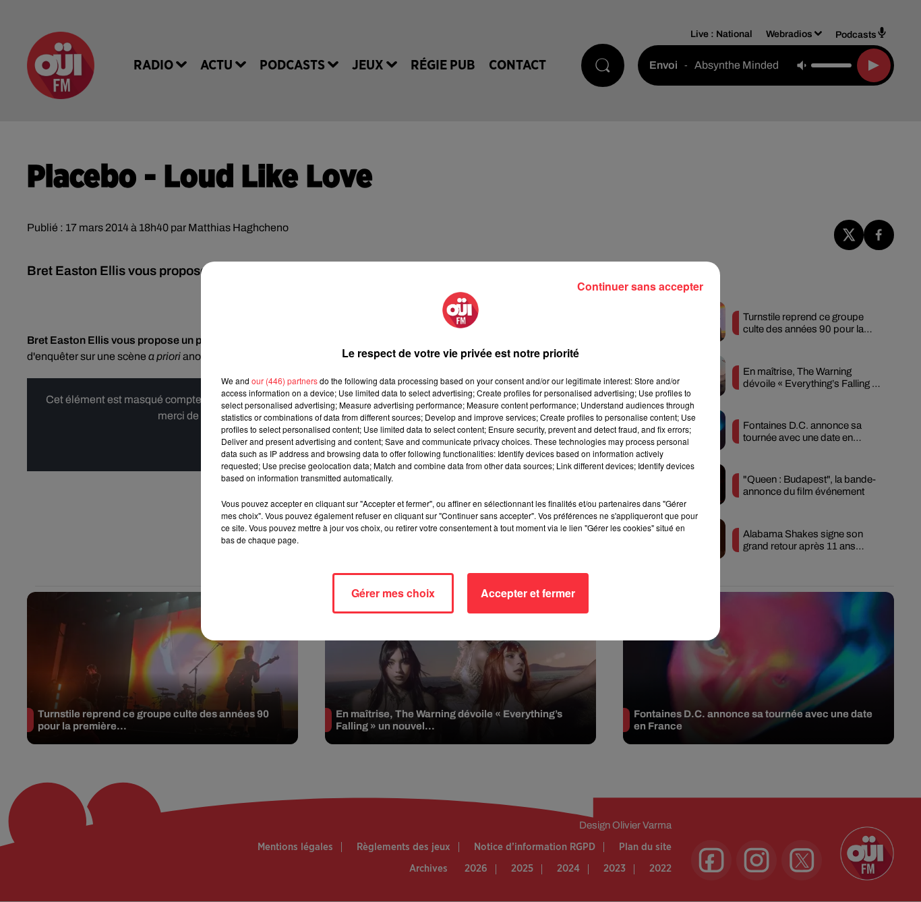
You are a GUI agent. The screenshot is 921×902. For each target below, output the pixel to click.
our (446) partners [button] (284, 380)
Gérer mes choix (393, 593)
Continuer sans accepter (640, 286)
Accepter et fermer (528, 593)
